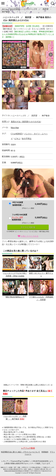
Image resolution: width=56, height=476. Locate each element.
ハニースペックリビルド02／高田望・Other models (15, 274)
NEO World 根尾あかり (15, 296)
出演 (5, 121)
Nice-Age (15, 127)
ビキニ (17, 138)
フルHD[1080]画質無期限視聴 (19, 217)
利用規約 (45, 452)
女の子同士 (15, 9)
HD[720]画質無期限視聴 (18, 203)
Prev (5, 55)
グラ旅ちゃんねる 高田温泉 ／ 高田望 (42, 298)
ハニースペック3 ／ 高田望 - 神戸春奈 (15, 417)
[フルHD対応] (17, 133)
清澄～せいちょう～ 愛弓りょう (41, 274)
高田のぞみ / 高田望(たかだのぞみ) (26, 121)
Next (51, 55)
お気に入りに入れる (29, 236)
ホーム (5, 9)
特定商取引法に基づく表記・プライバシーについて (20, 452)
